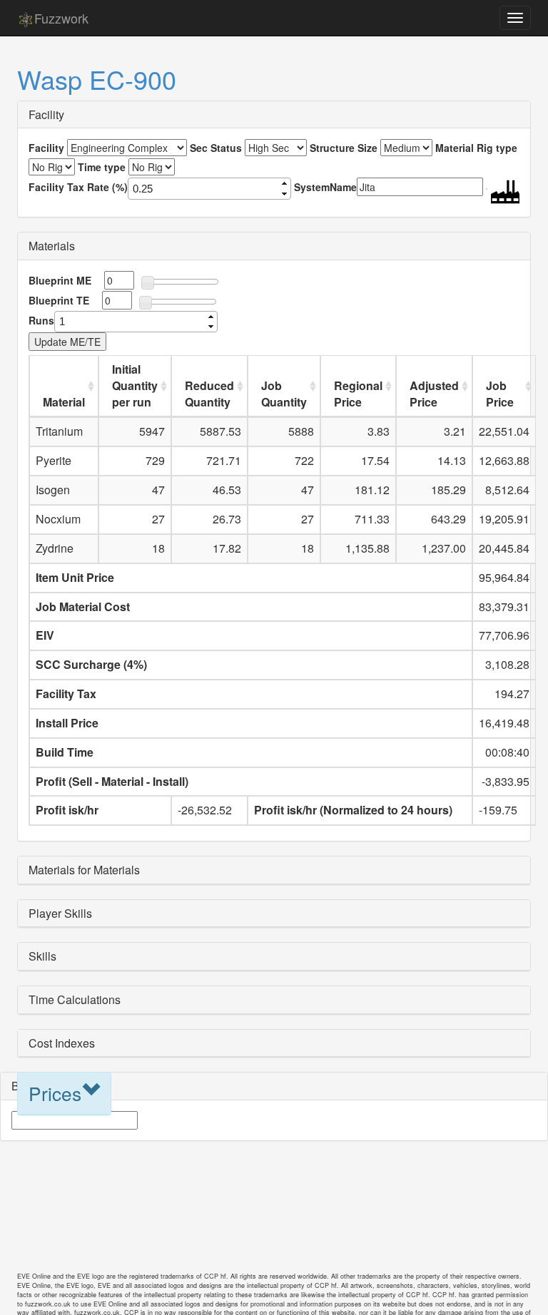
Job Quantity (284, 393)
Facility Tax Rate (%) (78, 187)
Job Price (500, 393)
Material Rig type (476, 147)
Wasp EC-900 (96, 79)
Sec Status (216, 147)
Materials (52, 245)
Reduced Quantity (209, 393)
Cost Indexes (62, 1043)
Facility (46, 114)
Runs (41, 320)
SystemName (325, 187)
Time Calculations (75, 999)
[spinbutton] (204, 189)
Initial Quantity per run (135, 385)
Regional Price (358, 393)
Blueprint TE (59, 300)
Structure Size (343, 147)
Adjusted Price (434, 393)
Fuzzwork (61, 18)
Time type (102, 167)
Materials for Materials (84, 869)
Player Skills (60, 913)
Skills (42, 956)
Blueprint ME (60, 280)
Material (64, 402)
